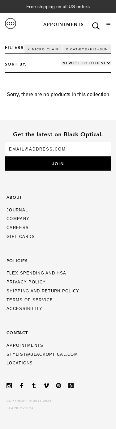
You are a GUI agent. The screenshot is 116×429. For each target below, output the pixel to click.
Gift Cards (20, 236)
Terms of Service (29, 300)
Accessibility (24, 308)
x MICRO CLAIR (43, 49)
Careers (17, 227)
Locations (19, 363)
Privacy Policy (26, 282)
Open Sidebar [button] (108, 24)
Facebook (25, 385)
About (14, 197)
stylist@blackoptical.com (42, 354)
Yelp (74, 385)
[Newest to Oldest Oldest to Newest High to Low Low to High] (86, 63)
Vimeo (50, 385)
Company (17, 218)
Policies (17, 260)
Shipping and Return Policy (42, 291)
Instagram (12, 385)
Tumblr (37, 385)
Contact (17, 332)
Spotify (62, 385)
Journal (17, 210)
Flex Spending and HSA (36, 273)
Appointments (63, 24)
